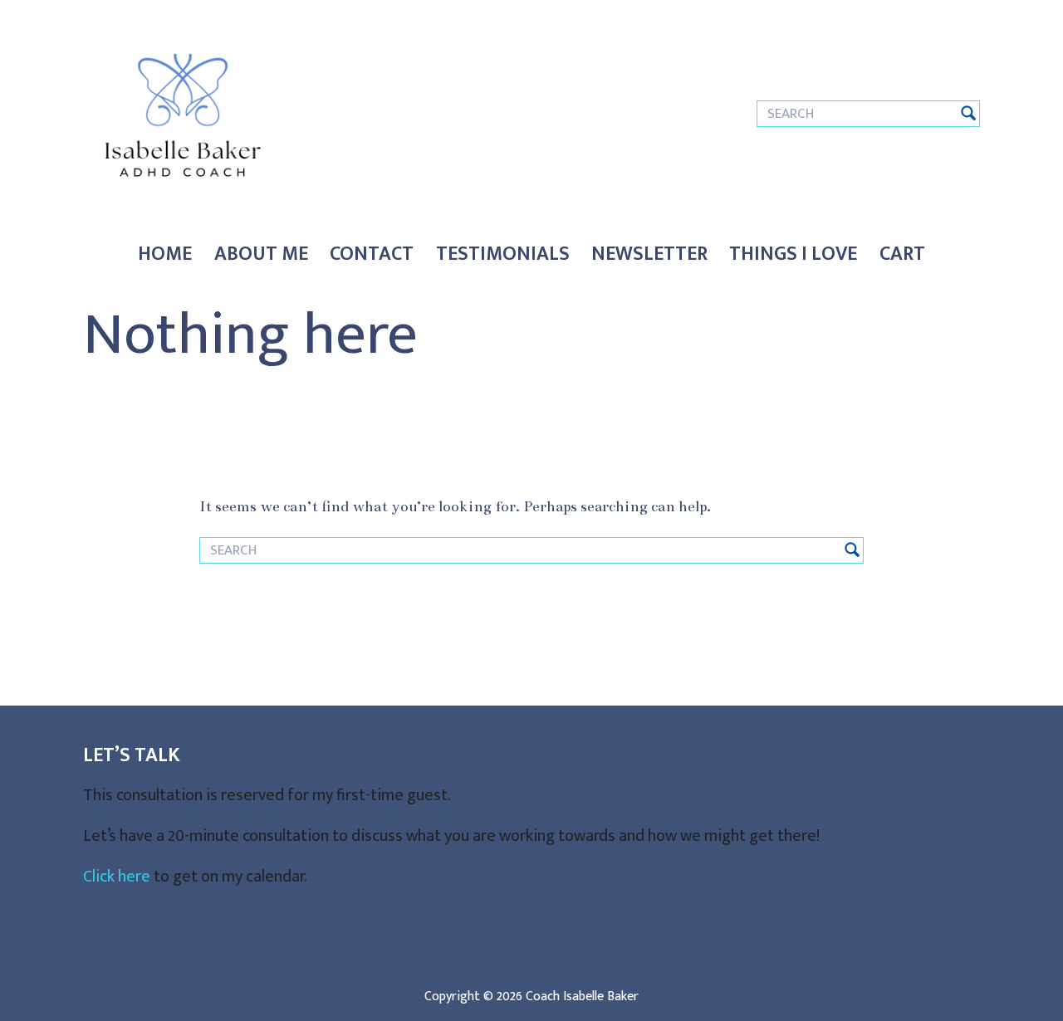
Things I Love (793, 254)
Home (165, 254)
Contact (372, 254)
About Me (261, 254)
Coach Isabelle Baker (582, 996)
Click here (116, 876)
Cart (902, 254)
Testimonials (503, 254)
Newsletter (649, 254)
